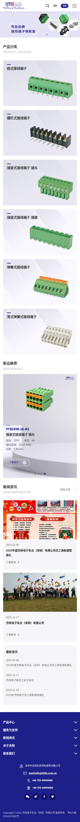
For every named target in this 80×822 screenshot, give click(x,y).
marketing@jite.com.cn (43, 773)
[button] (32, 34)
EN (55, 5)
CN (64, 5)
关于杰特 (9, 745)
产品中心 (9, 722)
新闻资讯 (9, 737)
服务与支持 (10, 730)
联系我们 (9, 753)
